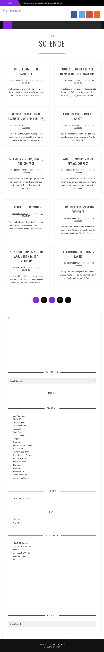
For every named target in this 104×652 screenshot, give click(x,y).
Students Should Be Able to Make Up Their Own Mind (78, 71)
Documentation (19, 425)
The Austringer (19, 461)
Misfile (16, 549)
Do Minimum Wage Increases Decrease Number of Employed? (42, 3)
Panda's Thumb (19, 435)
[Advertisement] (52, 345)
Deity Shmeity (19, 422)
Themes (16, 468)
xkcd (15, 559)
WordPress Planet (21, 478)
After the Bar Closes (21, 498)
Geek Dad (17, 432)
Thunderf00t (18, 471)
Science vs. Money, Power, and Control (26, 161)
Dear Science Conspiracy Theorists (78, 209)
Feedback (17, 429)
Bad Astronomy (20, 416)
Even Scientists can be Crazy (78, 116)
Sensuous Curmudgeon (22, 445)
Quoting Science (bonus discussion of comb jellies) (26, 116)
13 (60, 300)
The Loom (17, 465)
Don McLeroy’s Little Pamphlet (26, 71)
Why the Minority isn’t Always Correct (78, 161)
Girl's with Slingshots (22, 546)
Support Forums (20, 458)
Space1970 (18, 448)
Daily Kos (17, 519)
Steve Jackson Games (22, 455)
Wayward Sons (19, 556)
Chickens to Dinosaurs (26, 207)
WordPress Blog (20, 474)
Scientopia (17, 442)
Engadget (17, 522)
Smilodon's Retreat (20, 80)
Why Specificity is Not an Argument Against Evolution (26, 256)
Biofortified (18, 419)
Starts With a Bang (21, 451)
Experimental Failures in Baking (78, 254)
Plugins (16, 438)
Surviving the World (21, 553)
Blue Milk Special (20, 543)
